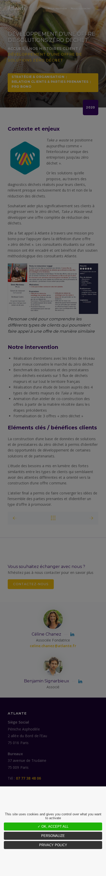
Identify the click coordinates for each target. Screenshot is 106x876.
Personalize (53, 836)
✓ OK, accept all (53, 826)
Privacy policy (53, 845)
